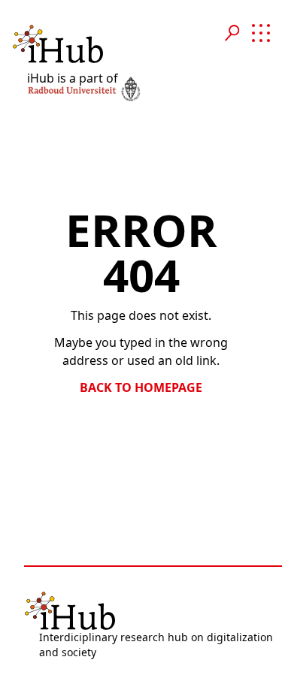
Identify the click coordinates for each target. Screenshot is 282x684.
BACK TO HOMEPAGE (141, 387)
